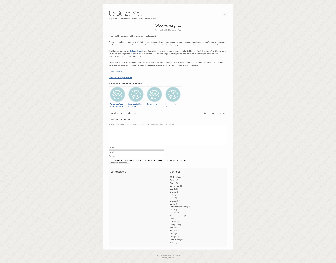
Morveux (173, 221)
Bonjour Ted (174, 186)
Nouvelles (173, 230)
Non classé (174, 227)
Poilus (172, 233)
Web (179, 30)
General (173, 212)
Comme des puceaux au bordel (215, 113)
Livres (172, 218)
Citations (173, 201)
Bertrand (133, 51)
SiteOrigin (171, 258)
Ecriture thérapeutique (178, 206)
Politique (173, 236)
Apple (172, 183)
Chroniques (174, 195)
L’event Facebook (115, 71)
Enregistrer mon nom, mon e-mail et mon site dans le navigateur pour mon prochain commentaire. (149, 160)
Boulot (172, 189)
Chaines (173, 192)
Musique (173, 224)
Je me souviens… (177, 215)
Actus (172, 180)
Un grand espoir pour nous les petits (122, 113)
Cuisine (173, 204)
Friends (173, 209)
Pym (139, 51)
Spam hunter (175, 239)
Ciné (171, 198)
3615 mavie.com (176, 177)
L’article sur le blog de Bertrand (120, 77)
